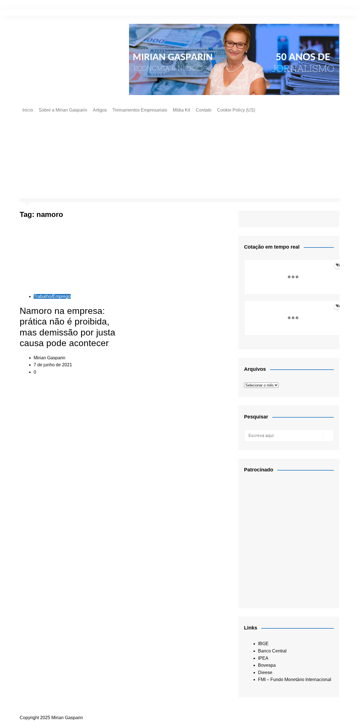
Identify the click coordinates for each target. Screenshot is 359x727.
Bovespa (267, 665)
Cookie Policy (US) (236, 110)
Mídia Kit (181, 110)
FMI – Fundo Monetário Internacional (294, 679)
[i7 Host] (286, 537)
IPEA (263, 658)
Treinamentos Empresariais (139, 110)
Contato (203, 110)
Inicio (27, 110)
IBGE (263, 643)
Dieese (265, 672)
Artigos (100, 110)
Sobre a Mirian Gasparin (63, 110)
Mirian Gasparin (49, 357)
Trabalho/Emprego (52, 296)
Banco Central (272, 651)
